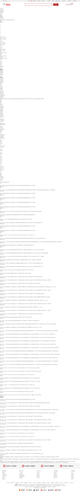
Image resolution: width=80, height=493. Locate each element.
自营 (1, 187)
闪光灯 (1, 85)
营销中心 (30, 482)
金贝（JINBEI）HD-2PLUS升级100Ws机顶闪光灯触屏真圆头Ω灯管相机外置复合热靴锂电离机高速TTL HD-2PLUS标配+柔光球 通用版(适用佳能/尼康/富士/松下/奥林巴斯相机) (29, 409)
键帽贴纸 (1, 16)
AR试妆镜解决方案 (12, 462)
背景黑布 (57, 456)
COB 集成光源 (2, 146)
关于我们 (8, 482)
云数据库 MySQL (58, 462)
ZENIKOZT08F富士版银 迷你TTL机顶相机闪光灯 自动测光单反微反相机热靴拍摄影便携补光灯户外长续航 (17, 185)
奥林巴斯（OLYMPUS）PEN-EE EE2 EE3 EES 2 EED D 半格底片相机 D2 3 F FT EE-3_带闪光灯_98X (17, 374)
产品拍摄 (1, 112)
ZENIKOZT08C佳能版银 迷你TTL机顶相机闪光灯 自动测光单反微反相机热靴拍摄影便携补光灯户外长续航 (17, 230)
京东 (10, 5)
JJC (0, 40)
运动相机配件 (2, 129)
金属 (1, 174)
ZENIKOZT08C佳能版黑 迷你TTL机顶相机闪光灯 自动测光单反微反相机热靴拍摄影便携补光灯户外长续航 (17, 202)
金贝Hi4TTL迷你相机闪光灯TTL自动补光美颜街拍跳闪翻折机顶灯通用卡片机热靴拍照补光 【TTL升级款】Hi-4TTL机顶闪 (20, 381)
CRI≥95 (1, 149)
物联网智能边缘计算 (39, 461)
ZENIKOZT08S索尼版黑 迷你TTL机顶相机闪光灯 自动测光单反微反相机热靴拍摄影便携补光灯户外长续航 (17, 206)
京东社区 (48, 482)
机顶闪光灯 (2, 94)
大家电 (3, 477)
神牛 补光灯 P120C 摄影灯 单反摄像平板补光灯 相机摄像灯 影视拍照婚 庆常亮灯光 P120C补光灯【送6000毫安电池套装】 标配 (21, 266)
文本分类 (53, 462)
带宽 (59, 461)
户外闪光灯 (32, 456)
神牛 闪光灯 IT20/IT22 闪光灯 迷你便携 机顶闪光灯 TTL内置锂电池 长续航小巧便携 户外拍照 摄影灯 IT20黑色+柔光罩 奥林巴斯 (21, 276)
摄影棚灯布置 (2, 456)
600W (1, 160)
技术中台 (62, 462)
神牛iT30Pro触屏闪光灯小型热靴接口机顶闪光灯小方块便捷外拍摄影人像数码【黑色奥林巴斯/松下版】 (17, 245)
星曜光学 (1, 57)
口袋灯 (1, 143)
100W (1, 161)
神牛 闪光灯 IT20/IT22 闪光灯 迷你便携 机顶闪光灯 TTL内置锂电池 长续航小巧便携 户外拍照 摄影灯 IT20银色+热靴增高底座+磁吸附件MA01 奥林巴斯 (25, 402)
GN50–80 (1, 167)
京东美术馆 (2, 17)
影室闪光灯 (2, 116)
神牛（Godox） (2, 36)
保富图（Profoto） (3, 49)
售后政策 (55, 472)
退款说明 (55, 475)
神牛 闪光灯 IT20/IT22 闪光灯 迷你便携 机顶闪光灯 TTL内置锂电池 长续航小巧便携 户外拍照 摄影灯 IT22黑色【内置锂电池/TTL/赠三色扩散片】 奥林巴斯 (25, 310)
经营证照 (53, 486)
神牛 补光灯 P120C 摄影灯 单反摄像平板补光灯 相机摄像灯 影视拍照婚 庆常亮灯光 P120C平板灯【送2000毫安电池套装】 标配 (21, 222)
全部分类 (1, 8)
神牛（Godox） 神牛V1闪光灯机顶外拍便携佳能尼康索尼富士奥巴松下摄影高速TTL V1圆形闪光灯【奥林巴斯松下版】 (20, 320)
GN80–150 (2, 168)
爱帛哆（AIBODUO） (3, 52)
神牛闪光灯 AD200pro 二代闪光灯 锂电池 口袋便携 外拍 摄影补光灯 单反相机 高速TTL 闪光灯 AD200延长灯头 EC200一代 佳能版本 (22, 256)
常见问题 (3, 476)
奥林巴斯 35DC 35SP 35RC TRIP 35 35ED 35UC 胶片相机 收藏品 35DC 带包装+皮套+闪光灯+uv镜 (17, 391)
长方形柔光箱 (2, 134)
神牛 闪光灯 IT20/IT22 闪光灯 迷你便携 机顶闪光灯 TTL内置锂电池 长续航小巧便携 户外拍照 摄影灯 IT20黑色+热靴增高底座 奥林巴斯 (22, 293)
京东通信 (72, 477)
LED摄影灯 (2, 96)
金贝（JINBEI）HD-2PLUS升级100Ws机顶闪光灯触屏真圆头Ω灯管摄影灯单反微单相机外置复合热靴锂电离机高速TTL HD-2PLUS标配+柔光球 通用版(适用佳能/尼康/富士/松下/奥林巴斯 (31, 241)
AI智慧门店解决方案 (33, 461)
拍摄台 (1, 131)
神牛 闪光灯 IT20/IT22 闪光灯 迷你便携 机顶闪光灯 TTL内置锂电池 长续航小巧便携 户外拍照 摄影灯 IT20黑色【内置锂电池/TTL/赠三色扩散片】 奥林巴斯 (25, 303)
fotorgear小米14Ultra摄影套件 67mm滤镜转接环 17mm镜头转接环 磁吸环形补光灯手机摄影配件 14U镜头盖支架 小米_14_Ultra (21, 307)
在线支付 (38, 473)
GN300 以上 (2, 166)
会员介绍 (3, 473)
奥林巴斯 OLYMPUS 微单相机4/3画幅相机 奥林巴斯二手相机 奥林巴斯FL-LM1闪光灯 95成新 (15, 273)
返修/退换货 (56, 476)
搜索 (56, 4)
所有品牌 (1, 22)
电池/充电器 (2, 81)
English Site (66, 482)
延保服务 (72, 475)
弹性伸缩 (9, 461)
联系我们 (12, 482)
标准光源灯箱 (42, 456)
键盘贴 (1, 15)
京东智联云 (24, 462)
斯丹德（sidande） (3, 39)
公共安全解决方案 (49, 462)
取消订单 (55, 477)
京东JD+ (72, 478)
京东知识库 (2, 9)
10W (1, 164)
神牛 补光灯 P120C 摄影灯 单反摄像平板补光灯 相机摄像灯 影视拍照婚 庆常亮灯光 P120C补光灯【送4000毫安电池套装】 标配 (21, 263)
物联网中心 (66, 462)
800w (1, 157)
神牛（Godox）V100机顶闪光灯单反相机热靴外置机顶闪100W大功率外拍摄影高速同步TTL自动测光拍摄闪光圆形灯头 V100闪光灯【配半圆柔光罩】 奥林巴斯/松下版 (28, 340)
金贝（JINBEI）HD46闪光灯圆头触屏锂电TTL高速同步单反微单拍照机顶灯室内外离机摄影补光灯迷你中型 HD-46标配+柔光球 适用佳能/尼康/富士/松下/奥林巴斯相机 (27, 412)
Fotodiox (1, 59)
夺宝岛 (72, 472)
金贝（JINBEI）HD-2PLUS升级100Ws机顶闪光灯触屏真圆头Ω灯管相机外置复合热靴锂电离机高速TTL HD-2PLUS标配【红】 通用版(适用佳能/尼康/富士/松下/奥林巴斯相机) (29, 364)
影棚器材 (1, 70)
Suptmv (1, 62)
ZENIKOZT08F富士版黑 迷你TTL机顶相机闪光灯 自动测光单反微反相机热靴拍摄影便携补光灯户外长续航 (17, 193)
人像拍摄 (1, 107)
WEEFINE (1, 66)
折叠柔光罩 (17, 456)
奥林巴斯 (1, 104)
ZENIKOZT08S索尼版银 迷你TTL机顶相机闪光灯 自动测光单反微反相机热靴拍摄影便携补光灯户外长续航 (17, 197)
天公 (1, 48)
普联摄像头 (2, 12)
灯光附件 (1, 87)
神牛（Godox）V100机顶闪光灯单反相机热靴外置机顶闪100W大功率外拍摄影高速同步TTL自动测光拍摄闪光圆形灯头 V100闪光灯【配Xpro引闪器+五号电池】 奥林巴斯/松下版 (29, 347)
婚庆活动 (1, 113)
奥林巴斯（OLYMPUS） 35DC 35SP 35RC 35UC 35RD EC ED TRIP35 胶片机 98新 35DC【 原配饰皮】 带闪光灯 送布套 (20, 394)
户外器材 (1, 75)
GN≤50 (1, 170)
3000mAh (1, 179)
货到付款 (38, 472)
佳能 (1, 102)
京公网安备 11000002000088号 (22, 484)
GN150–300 (2, 169)
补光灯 (1, 89)
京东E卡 (72, 476)
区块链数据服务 (46, 461)
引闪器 (1, 86)
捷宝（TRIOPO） (3, 50)
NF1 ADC (7, 462)
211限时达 (21, 473)
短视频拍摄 (2, 106)
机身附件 (1, 79)
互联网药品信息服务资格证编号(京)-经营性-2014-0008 (45, 484)
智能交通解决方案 (63, 461)
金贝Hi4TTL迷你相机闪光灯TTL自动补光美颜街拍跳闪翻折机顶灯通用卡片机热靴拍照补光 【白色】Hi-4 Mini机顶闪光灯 (20, 388)
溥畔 (1, 54)
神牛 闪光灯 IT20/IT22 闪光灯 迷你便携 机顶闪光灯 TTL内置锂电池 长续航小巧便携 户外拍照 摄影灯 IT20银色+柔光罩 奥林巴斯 (21, 313)
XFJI (1, 45)
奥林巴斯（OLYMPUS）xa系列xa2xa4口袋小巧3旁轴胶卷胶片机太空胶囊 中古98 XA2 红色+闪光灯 (16, 269)
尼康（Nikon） (2, 44)
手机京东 (34, 482)
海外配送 (20, 477)
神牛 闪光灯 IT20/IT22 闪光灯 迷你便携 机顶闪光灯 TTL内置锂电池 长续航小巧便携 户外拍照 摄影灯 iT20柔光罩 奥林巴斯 (20, 283)
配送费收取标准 (22, 476)
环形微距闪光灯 (2, 95)
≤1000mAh (2, 177)
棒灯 (1, 141)
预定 (5, 462)
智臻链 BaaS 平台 (17, 461)
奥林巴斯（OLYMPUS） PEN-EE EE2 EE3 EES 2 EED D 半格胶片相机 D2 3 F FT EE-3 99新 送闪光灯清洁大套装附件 (20, 367)
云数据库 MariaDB (69, 461)
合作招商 (21, 482)
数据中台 (12, 461)
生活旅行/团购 (4, 475)
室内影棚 (1, 114)
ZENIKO (1, 41)
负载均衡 (27, 461)
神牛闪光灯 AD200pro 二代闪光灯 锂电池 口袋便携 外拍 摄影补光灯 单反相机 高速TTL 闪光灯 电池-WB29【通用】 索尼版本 (20, 211)
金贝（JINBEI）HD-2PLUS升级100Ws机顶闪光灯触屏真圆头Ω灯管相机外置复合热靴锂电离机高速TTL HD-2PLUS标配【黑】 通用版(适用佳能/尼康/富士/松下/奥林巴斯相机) (29, 330)
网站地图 (2, 462)
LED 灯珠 (1, 147)
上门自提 (20, 472)
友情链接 (39, 482)
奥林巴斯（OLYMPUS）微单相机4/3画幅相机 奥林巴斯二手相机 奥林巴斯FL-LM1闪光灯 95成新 (16, 219)
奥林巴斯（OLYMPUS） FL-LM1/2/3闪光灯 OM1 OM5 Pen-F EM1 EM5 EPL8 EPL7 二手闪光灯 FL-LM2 (17, 384)
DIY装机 (72, 473)
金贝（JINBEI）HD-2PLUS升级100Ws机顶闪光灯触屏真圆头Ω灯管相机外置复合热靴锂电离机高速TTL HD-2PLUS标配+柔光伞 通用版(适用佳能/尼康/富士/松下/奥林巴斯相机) (29, 361)
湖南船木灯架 (37, 456)
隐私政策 (56, 482)
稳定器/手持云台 (2, 124)
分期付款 (38, 475)
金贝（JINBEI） (2, 42)
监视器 (1, 130)
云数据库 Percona (23, 461)
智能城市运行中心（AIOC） (53, 461)
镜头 (1, 76)
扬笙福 (1, 53)
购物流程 (3, 472)
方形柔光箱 (2, 135)
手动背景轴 (48, 456)
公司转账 (38, 477)
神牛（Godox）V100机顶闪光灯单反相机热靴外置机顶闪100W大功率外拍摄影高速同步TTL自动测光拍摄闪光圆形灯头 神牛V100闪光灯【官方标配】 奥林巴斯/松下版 (28, 337)
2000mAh (1, 178)
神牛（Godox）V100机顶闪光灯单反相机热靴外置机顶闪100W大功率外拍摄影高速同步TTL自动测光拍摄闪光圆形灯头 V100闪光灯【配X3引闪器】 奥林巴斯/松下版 (27, 334)
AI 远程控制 (2, 121)
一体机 (1, 13)
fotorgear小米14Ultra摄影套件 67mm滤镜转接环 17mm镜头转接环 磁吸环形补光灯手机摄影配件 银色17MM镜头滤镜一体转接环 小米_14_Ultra (24, 300)
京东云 (45, 487)
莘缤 (1, 63)
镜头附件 (1, 80)
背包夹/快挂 (2, 93)
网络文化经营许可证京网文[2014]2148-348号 (44, 485)
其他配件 (1, 126)
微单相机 (1, 71)
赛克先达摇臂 (53, 456)
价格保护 (55, 473)
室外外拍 (1, 108)
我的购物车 (70, 4)
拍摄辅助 (1, 88)
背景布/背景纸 (2, 138)
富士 (1, 103)
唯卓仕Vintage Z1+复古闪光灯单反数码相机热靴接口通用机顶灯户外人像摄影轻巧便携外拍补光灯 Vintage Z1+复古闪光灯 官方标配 (22, 249)
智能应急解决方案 (37, 462)
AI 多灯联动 (2, 120)
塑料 (1, 173)
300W (1, 158)
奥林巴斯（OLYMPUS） (4, 58)
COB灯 (1, 142)
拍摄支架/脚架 (2, 123)
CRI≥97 (1, 150)
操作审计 (21, 462)
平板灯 (1, 140)
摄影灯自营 (21, 456)
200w (1, 156)
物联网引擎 (17, 462)
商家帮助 (25, 482)
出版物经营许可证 (33, 485)
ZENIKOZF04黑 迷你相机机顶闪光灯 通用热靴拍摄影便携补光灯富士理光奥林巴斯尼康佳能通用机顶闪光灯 (18, 214)
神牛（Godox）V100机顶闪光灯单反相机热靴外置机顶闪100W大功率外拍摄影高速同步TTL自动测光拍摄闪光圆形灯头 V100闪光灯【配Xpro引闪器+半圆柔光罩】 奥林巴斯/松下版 (30, 354)
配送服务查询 (21, 475)
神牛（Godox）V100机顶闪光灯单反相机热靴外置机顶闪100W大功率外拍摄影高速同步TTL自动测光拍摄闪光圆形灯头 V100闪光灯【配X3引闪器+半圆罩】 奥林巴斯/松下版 (29, 357)
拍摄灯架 (12, 456)
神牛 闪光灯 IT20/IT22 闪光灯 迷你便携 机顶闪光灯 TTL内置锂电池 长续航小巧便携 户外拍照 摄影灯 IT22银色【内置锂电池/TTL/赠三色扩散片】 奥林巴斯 (25, 290)
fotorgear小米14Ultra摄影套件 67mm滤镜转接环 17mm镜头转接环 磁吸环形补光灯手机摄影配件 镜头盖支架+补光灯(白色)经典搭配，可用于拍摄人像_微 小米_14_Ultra (28, 286)
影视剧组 (1, 111)
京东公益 (61, 482)
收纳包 (1, 14)
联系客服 (3, 478)
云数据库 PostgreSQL (3, 461)
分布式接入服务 (43, 462)
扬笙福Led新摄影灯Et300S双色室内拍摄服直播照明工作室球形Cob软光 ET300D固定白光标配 (16, 317)
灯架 (1, 133)
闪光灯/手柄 (2, 78)
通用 (1, 99)
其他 (1, 105)
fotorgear (1, 67)
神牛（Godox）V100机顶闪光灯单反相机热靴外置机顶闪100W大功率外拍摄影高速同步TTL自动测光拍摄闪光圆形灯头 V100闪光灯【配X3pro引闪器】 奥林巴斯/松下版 (28, 344)
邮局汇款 (38, 476)
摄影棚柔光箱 (7, 456)
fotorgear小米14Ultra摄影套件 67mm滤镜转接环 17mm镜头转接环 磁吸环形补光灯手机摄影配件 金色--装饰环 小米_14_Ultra (21, 327)
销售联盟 (43, 482)
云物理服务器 (32, 462)
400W (1, 159)
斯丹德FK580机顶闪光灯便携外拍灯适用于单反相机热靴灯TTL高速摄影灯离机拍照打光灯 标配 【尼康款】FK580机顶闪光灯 (20, 259)
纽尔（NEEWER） (3, 43)
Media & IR (72, 482)
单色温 (1, 152)
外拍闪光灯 (2, 90)
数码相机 (1, 72)
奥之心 (1, 61)
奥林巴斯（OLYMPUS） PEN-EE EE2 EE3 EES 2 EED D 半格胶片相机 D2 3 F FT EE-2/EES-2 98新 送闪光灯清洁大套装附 (20, 371)
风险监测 (52, 482)
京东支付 (41, 487)
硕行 (1, 51)
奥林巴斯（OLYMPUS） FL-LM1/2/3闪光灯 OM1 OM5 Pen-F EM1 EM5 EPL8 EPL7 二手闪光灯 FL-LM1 (17, 436)
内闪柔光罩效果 (26, 456)
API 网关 (28, 462)
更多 (1, 68)
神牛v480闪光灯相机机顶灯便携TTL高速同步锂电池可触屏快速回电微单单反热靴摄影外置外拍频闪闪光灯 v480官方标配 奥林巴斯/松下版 (23, 238)
